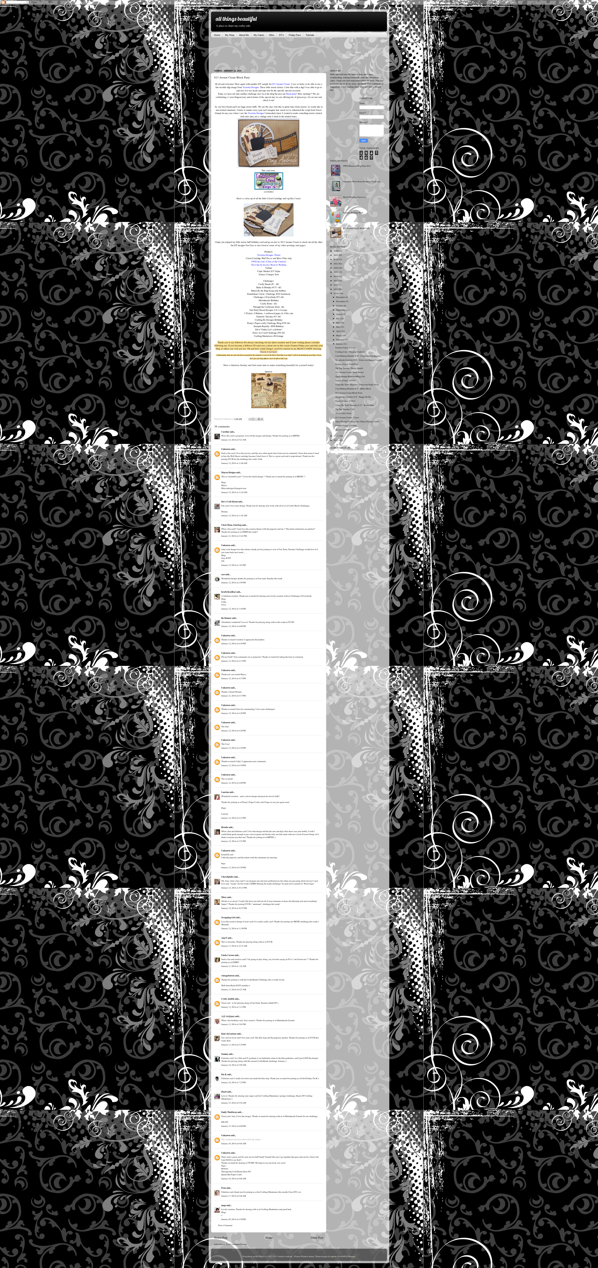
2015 (336, 289)
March (339, 335)
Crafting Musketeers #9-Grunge (268, 335)
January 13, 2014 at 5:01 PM (233, 1024)
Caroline (225, 431)
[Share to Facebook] (259, 419)
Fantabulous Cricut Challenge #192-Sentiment (268, 293)
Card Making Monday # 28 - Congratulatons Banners (358, 355)
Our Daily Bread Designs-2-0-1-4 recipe (268, 309)
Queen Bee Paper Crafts (231, 1174)
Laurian (225, 792)
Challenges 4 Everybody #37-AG (269, 296)
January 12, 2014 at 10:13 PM (234, 887)
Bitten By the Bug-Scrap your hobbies (268, 290)
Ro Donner (226, 618)
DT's (281, 35)
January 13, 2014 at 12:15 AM (234, 945)
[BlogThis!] (253, 419)
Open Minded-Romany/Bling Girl (350, 376)
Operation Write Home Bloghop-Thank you (361, 181)
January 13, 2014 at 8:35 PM (233, 1044)
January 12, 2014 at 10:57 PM (234, 908)
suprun (334, 1256)
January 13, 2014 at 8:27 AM (233, 989)
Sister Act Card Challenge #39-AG (268, 332)
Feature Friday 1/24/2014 (346, 364)
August (339, 314)
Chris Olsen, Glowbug (231, 525)
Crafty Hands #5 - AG (268, 284)
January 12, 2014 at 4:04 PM (233, 626)
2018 (336, 276)
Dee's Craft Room (229, 501)
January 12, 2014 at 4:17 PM (233, 660)
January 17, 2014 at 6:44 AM (233, 1195)
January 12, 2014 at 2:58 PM (233, 582)
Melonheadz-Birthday (269, 300)
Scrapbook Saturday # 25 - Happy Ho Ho (353, 396)
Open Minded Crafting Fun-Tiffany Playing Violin (357, 421)
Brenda (224, 827)
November (341, 301)
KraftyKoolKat (228, 591)
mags (223, 1205)
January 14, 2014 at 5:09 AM (233, 1064)
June (338, 322)
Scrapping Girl (228, 917)
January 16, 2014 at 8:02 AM (233, 1143)
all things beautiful (236, 18)
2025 (336, 255)
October (340, 305)
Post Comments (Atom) (236, 1244)
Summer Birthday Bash (353, 212)
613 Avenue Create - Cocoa (347, 417)
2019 (336, 272)
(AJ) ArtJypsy (228, 1016)
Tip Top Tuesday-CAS (345, 409)
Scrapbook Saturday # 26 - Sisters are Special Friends (358, 360)
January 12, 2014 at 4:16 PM (233, 643)
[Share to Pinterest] (261, 419)
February (340, 339)
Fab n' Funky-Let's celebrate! (268, 329)
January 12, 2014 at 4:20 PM (233, 782)
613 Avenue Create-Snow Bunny (349, 372)
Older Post (317, 1237)
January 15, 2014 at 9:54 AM (233, 1102)
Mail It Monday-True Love (354, 197)
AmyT (224, 937)
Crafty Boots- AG (268, 303)
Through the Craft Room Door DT (236, 1171)
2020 (336, 267)
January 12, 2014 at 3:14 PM (233, 608)
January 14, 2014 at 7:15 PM (233, 1082)
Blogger (351, 1256)
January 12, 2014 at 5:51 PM (233, 841)
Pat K (224, 1074)
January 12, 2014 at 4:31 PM (233, 817)
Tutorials (310, 35)
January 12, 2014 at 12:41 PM (234, 535)
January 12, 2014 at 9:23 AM (233, 439)
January (339, 343)
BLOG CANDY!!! (343, 429)
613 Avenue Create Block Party (356, 228)
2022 (336, 263)
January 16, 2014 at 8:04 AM (233, 1178)
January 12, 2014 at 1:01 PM (233, 565)
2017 (336, 280)
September (341, 309)
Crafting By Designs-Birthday (268, 319)
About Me (244, 35)
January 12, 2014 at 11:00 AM (234, 463)
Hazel (224, 1091)
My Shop (229, 35)
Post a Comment (225, 1225)
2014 (336, 293)
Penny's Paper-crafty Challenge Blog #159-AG (268, 323)
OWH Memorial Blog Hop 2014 (357, 165)
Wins (271, 35)
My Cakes (259, 35)
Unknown (225, 449)
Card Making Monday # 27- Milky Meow (353, 388)
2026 (336, 250)
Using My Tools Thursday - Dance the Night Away (357, 384)
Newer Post (220, 1237)
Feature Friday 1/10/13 (345, 400)
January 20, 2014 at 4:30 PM (233, 1219)
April (338, 331)
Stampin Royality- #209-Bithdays (269, 326)
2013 (336, 435)
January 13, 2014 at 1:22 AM (233, 966)
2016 (336, 284)
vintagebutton (228, 975)
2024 (336, 259)
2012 (336, 440)
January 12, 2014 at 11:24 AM (234, 492)
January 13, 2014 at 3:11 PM (233, 1007)
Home (217, 35)
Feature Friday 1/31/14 (345, 347)
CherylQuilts (227, 876)
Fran (223, 1187)
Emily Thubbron (229, 1112)
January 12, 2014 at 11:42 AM (234, 515)
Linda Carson (227, 955)
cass (223, 574)
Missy (224, 897)
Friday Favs (295, 35)
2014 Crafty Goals (343, 413)
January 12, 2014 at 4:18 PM (233, 713)
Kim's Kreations (228, 1033)
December (340, 297)
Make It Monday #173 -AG (268, 287)
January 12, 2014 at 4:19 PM (233, 747)
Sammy (224, 1054)
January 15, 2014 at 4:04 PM (233, 1126)
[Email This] (250, 419)
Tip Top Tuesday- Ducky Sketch (349, 368)
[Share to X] (256, 419)
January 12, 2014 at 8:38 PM (233, 867)
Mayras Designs (228, 472)
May (338, 326)
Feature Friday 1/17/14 (345, 380)
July (338, 318)
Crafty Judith (227, 998)
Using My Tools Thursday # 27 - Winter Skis (354, 405)
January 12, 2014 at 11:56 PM (234, 928)
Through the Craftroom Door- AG (268, 306)
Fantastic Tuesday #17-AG (268, 316)
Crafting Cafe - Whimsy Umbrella (350, 351)
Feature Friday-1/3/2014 (346, 425)
